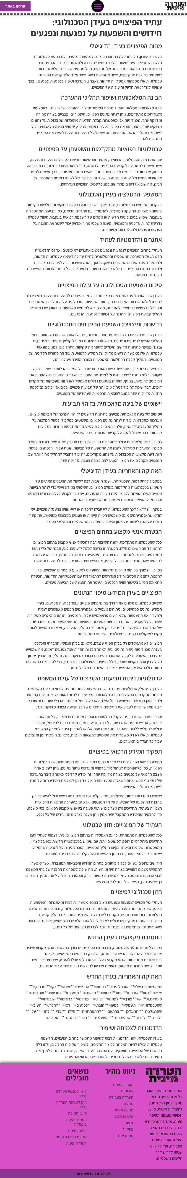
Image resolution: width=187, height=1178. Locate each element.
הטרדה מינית (123, 1084)
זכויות (129, 1122)
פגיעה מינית (124, 1110)
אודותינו (127, 1090)
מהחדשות (125, 1135)
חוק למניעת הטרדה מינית (71, 1104)
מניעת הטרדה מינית (71, 1136)
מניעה (128, 1103)
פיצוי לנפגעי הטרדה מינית (71, 1093)
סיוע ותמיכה (124, 1116)
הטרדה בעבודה (121, 1097)
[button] (97, 6)
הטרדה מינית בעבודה (76, 1122)
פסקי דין (127, 1129)
